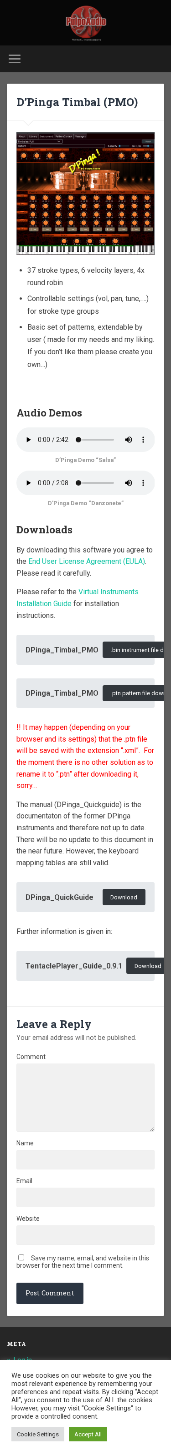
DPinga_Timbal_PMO (62, 650)
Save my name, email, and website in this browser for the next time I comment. (82, 1261)
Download (123, 897)
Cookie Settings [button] (38, 1434)
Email (24, 1181)
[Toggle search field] (156, 58)
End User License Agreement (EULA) (86, 561)
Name (25, 1143)
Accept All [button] (88, 1434)
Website (28, 1218)
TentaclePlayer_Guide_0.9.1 (74, 966)
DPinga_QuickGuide (59, 897)
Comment (31, 1057)
